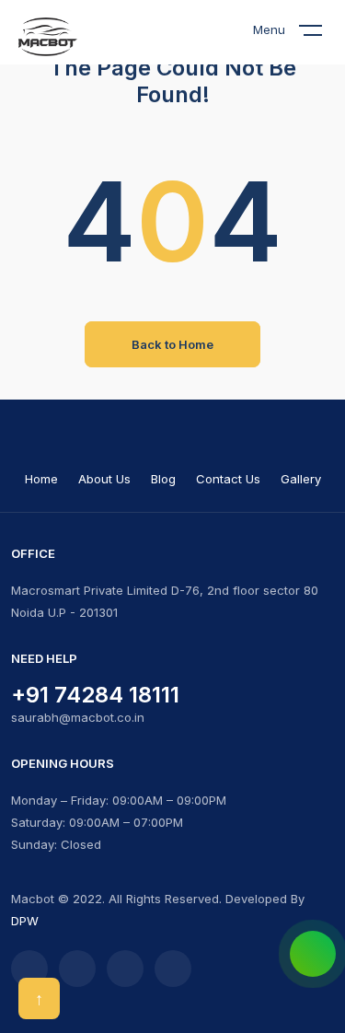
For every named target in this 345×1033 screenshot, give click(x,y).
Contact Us (228, 478)
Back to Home (172, 344)
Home (41, 478)
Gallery (301, 478)
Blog (163, 478)
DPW (25, 920)
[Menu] (322, 34)
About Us (104, 478)
